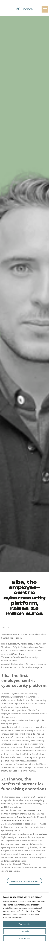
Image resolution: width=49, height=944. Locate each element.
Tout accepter (25, 924)
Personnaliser (25, 931)
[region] (24, 918)
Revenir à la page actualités (24, 881)
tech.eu (42, 834)
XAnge (14, 654)
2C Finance (30, 664)
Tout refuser (24, 938)
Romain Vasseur (13, 820)
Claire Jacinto (23, 817)
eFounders (16, 657)
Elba (30, 643)
